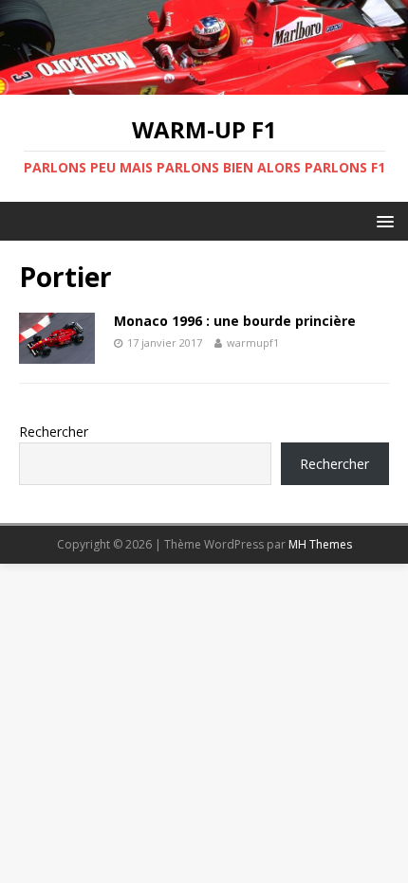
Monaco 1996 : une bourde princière (235, 321)
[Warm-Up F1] (204, 83)
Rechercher (53, 432)
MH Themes (320, 544)
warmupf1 (253, 342)
